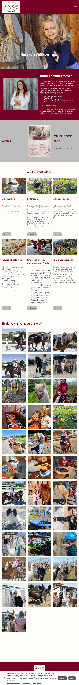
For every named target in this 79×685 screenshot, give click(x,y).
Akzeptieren (62, 678)
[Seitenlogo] (11, 7)
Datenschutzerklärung (13, 683)
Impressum (26, 683)
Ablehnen (72, 678)
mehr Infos (6, 234)
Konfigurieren (37, 683)
